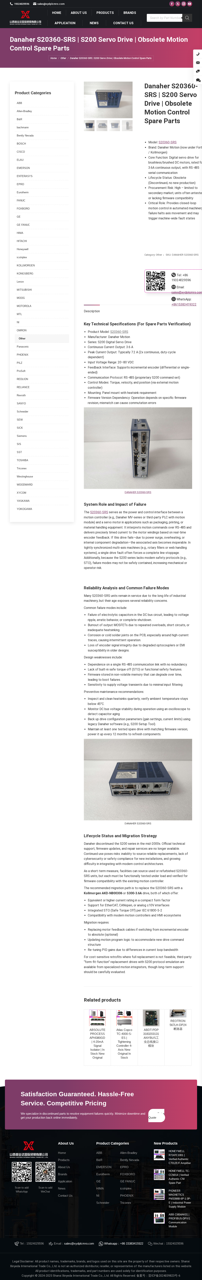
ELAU (20, 159)
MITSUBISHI (24, 289)
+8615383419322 (183, 304)
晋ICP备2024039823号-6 (164, 1275)
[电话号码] (197, 54)
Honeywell (22, 249)
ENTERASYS (25, 176)
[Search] (187, 18)
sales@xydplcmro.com (79, 1243)
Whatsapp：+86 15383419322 (123, 1243)
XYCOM (21, 492)
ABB (19, 103)
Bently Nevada (25, 135)
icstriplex (22, 257)
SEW (20, 419)
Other (159, 254)
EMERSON (23, 168)
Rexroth (21, 395)
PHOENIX (22, 354)
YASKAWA (23, 500)
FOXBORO (23, 208)
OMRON (21, 330)
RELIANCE (23, 387)
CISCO (21, 151)
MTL (19, 314)
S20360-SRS (168, 142)
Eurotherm (23, 192)
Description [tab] (92, 311)
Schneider (22, 411)
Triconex (22, 468)
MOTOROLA (24, 306)
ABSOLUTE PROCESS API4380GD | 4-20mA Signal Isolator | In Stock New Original (97, 1043)
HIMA (20, 232)
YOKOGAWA (24, 509)
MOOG (21, 297)
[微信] (197, 71)
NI (18, 322)
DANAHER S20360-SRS (138, 492)
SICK (20, 427)
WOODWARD (25, 484)
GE (19, 216)
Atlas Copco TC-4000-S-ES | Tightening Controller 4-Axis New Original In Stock (124, 1043)
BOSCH (21, 143)
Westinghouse (25, 476)
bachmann (23, 127)
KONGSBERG (25, 273)
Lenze (20, 281)
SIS (19, 444)
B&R (19, 119)
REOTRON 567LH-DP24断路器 (178, 1024)
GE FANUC (23, 224)
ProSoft (21, 371)
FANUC (21, 200)
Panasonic (23, 346)
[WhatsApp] (197, 80)
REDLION (22, 379)
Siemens (22, 435)
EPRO (20, 184)
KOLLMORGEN (26, 265)
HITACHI (22, 241)
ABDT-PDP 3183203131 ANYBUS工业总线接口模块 (151, 1037)
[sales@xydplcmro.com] (197, 62)
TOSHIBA (22, 460)
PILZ (19, 362)
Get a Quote (156, 1115)
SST (19, 452)
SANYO (21, 403)
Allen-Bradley (24, 111)
